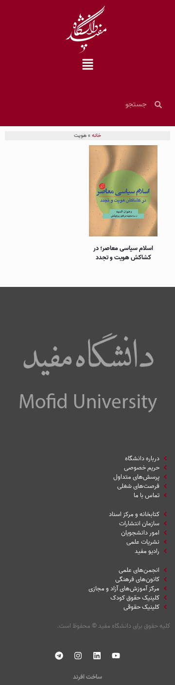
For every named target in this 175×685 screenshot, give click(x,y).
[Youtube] (116, 656)
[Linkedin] (97, 656)
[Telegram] (59, 656)
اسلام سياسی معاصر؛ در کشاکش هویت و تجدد (123, 253)
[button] (87, 65)
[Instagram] (78, 656)
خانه (96, 135)
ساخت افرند (87, 677)
